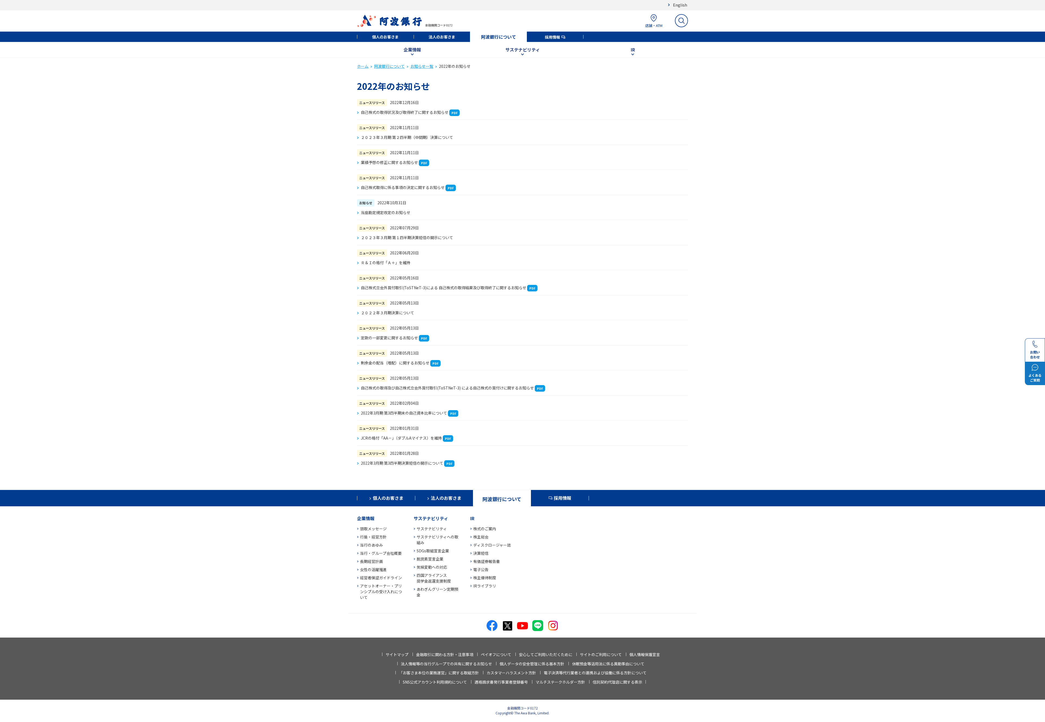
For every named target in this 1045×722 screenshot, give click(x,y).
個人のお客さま (385, 36)
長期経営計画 (371, 561)
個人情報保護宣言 (644, 654)
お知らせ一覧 (421, 66)
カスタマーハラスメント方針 (511, 672)
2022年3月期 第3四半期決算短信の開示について (402, 463)
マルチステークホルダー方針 (560, 682)
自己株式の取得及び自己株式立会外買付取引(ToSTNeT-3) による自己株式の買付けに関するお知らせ (447, 388)
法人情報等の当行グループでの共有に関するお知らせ (446, 663)
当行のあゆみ (371, 545)
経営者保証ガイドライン (381, 577)
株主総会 (480, 537)
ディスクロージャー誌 (492, 545)
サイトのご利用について (601, 654)
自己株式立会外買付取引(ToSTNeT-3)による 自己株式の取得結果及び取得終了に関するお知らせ (443, 287)
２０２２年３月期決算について (387, 312)
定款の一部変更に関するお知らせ (389, 337)
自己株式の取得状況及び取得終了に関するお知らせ (404, 112)
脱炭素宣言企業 (430, 559)
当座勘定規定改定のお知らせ (385, 212)
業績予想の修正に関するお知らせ (389, 162)
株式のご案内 (484, 528)
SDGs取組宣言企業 (433, 550)
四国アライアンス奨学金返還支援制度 (434, 578)
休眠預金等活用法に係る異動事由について (608, 663)
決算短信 (480, 553)
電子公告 (480, 569)
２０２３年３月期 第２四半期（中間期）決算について (407, 137)
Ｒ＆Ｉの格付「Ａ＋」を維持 (385, 262)
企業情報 (412, 49)
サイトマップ (397, 654)
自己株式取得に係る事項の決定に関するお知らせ (403, 187)
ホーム (362, 66)
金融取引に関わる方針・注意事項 (444, 654)
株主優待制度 (484, 577)
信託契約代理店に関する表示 (617, 682)
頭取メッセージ (373, 528)
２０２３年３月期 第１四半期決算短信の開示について (407, 237)
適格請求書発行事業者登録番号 (501, 682)
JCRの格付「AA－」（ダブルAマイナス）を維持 (401, 438)
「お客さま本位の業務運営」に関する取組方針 (439, 672)
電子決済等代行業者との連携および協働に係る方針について (595, 672)
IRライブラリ (484, 586)
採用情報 (552, 37)
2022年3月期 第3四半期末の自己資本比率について (404, 413)
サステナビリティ (522, 49)
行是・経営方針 (373, 537)
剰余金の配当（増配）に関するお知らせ (395, 362)
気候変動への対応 (432, 567)
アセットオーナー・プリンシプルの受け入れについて (381, 591)
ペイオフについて (496, 654)
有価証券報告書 (486, 561)
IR (633, 49)
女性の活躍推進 (373, 569)
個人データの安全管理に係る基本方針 (532, 663)
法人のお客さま (442, 36)
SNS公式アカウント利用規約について (435, 682)
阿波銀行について (498, 36)
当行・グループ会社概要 (381, 553)
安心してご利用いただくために (545, 654)
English (680, 5)
